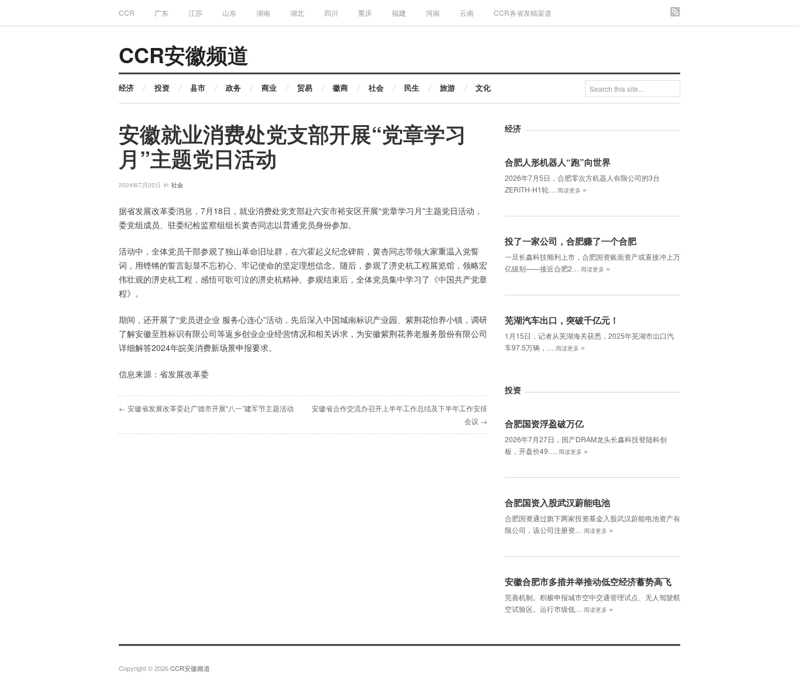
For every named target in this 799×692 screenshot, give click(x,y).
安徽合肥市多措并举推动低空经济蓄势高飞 (588, 581)
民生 (411, 87)
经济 (126, 87)
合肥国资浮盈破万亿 (544, 423)
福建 (399, 13)
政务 (233, 87)
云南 (467, 13)
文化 (483, 87)
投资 (162, 87)
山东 (229, 13)
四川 (331, 13)
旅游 (447, 87)
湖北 (297, 13)
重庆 (365, 13)
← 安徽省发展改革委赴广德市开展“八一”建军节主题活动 (206, 408)
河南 (433, 13)
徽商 (340, 87)
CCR (127, 13)
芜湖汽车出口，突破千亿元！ (562, 320)
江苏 (195, 13)
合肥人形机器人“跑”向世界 (558, 162)
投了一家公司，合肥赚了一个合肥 (570, 241)
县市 (197, 87)
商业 (269, 87)
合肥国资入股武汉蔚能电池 (557, 502)
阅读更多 (572, 190)
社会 (376, 87)
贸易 (304, 87)
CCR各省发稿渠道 (523, 13)
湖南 (263, 13)
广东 (161, 13)
